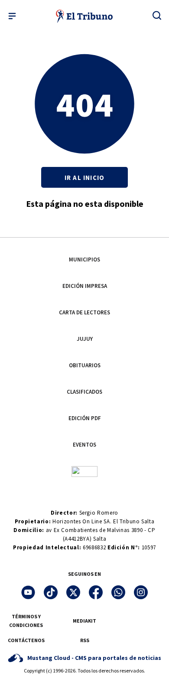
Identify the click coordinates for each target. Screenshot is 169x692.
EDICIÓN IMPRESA (84, 286)
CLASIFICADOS (84, 391)
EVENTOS (84, 444)
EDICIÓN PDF (84, 418)
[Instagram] (141, 592)
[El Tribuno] (84, 16)
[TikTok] (51, 592)
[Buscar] (157, 15)
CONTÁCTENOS (26, 640)
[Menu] (12, 16)
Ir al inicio (84, 177)
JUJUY (85, 339)
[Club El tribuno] (85, 471)
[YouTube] (28, 592)
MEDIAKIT (84, 620)
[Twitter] (73, 592)
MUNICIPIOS (84, 259)
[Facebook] (96, 592)
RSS (84, 640)
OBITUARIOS (85, 365)
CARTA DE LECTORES (84, 312)
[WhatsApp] (118, 592)
